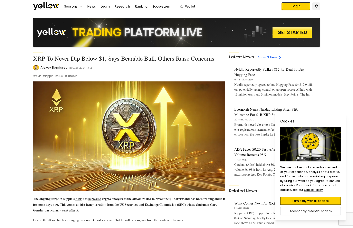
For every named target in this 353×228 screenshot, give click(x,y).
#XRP (37, 76)
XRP (78, 199)
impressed (94, 199)
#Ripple (48, 76)
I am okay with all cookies (311, 201)
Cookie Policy (313, 190)
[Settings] (316, 6)
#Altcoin (71, 76)
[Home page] (46, 6)
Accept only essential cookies (310, 211)
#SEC (59, 76)
